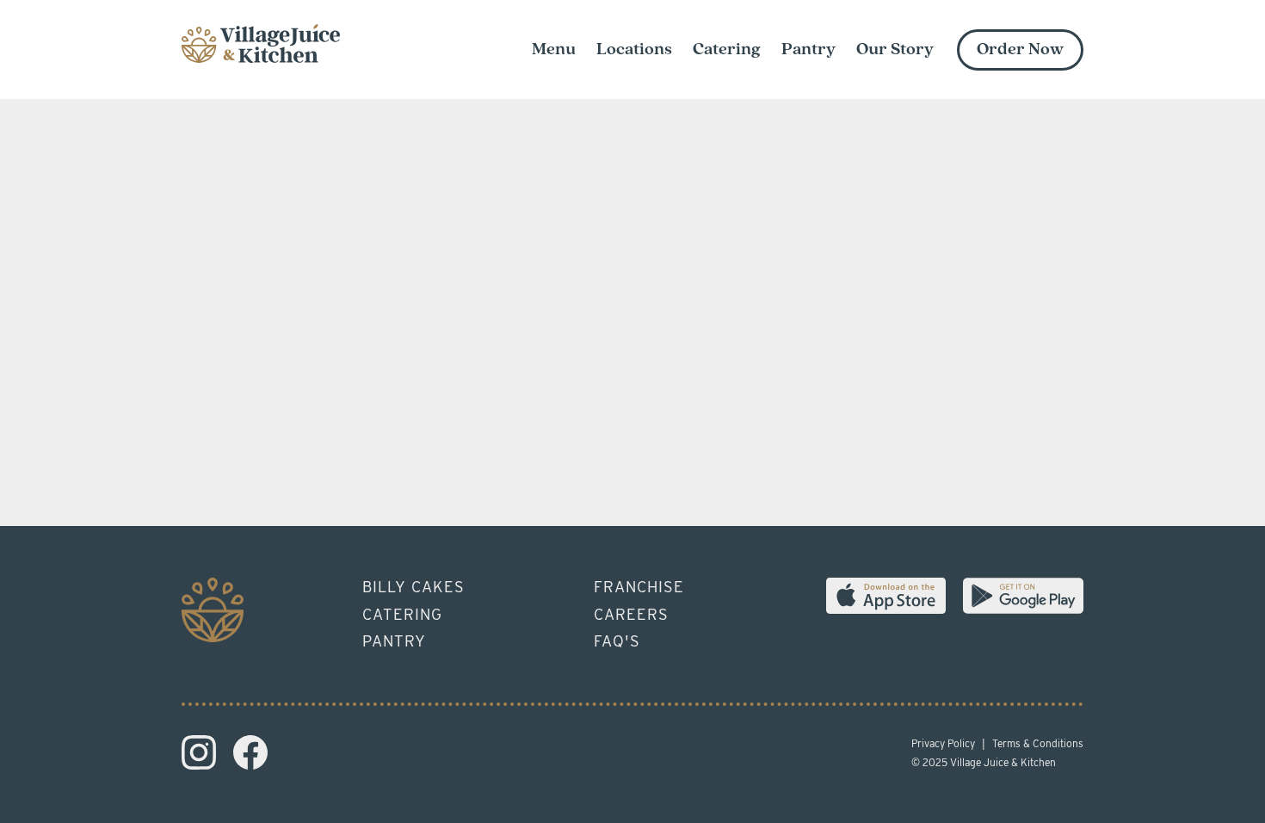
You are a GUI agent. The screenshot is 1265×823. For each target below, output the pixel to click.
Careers (631, 614)
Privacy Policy (943, 743)
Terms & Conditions (1037, 743)
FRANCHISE (639, 587)
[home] (261, 40)
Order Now (1020, 50)
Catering (402, 614)
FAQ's (617, 641)
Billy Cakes (413, 587)
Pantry (394, 641)
